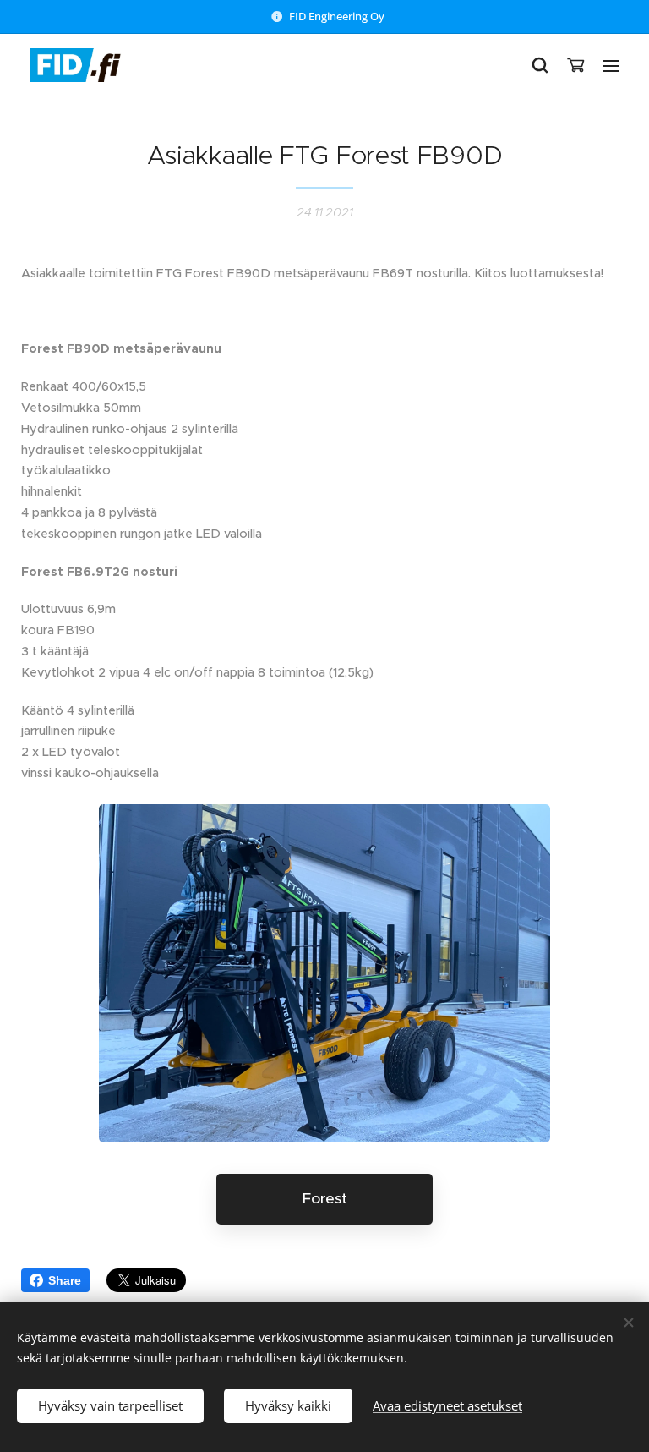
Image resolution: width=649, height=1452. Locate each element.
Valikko (611, 65)
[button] (540, 65)
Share (64, 1280)
